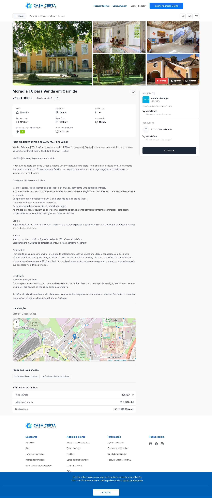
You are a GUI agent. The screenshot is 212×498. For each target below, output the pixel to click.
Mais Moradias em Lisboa (26, 376)
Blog (27, 448)
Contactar (169, 150)
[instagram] (163, 443)
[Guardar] (196, 16)
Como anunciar (73, 448)
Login (133, 5)
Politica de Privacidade (35, 459)
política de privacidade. (133, 480)
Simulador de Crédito (117, 453)
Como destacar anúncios (78, 459)
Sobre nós (30, 442)
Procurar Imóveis (101, 5)
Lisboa (43, 16)
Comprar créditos (74, 465)
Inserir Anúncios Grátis (166, 5)
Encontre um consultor (118, 448)
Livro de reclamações (35, 453)
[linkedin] (152, 443)
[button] (52, 53)
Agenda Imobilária (116, 442)
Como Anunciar (120, 5)
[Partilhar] (183, 16)
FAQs (69, 471)
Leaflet (110, 360)
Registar (142, 5)
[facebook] (157, 443)
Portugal (33, 16)
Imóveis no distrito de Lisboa (56, 376)
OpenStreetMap (120, 360)
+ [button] (17, 322)
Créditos (70, 453)
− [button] (17, 326)
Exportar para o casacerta (78, 442)
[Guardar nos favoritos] (133, 92)
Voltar (21, 16)
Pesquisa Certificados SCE (119, 459)
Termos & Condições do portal (39, 465)
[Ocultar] (190, 16)
